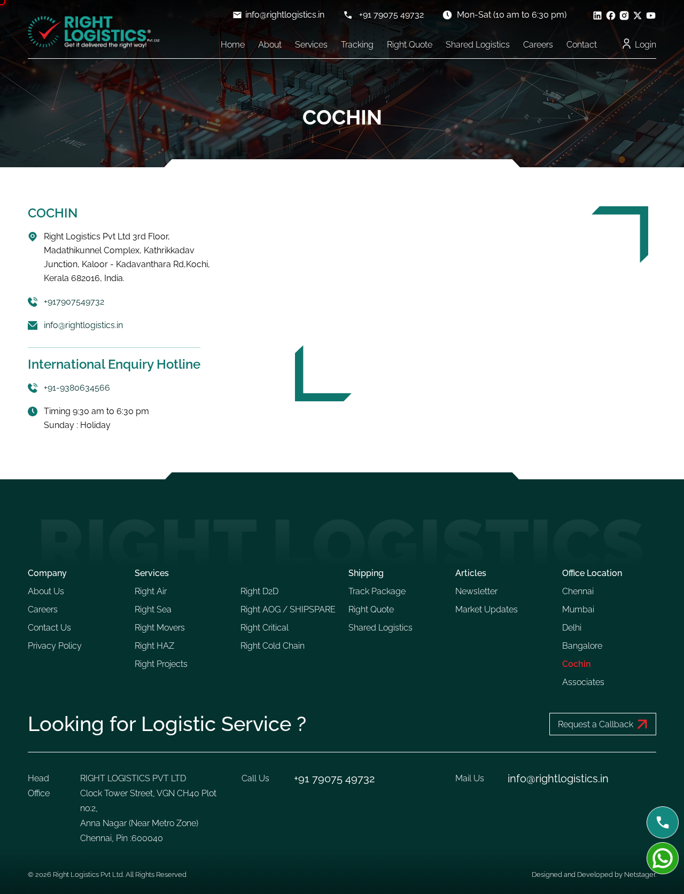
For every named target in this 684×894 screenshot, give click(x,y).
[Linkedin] (597, 15)
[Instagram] (624, 15)
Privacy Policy (55, 646)
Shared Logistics (478, 45)
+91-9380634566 (77, 388)
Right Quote (409, 45)
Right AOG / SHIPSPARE (288, 609)
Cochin (576, 664)
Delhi (571, 628)
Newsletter (476, 591)
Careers (538, 45)
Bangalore (582, 646)
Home (233, 45)
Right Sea (153, 609)
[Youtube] (651, 15)
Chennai (578, 591)
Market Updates (486, 609)
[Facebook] (610, 15)
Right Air (151, 591)
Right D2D (259, 591)
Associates (583, 682)
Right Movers (160, 628)
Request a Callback (595, 724)
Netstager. (640, 874)
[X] (637, 15)
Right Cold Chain (272, 646)
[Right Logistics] (93, 32)
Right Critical (264, 628)
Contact (581, 45)
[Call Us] (663, 822)
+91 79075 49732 (391, 15)
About (270, 45)
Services (311, 45)
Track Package (377, 591)
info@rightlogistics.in (284, 15)
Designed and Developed (573, 874)
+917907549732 (74, 302)
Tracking (357, 45)
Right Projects (161, 664)
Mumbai (578, 609)
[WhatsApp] (663, 858)
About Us (46, 591)
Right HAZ (154, 646)
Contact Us (49, 628)
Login (645, 45)
